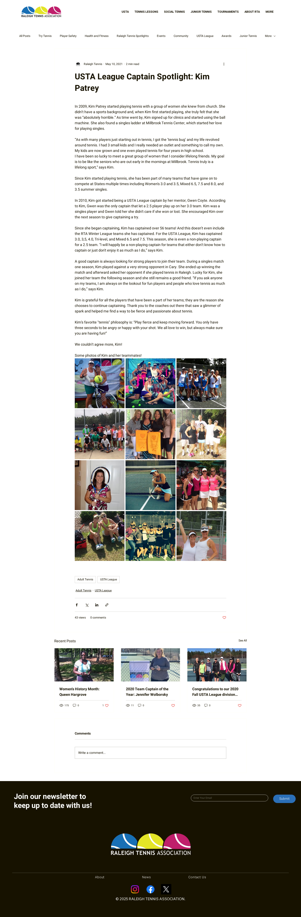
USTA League (205, 36)
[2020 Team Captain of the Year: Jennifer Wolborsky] (150, 664)
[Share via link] (107, 605)
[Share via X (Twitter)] (87, 605)
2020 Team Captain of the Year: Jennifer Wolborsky (147, 691)
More (268, 36)
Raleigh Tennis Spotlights (133, 36)
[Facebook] (150, 889)
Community (181, 36)
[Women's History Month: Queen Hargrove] (84, 664)
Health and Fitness (97, 36)
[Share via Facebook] (77, 605)
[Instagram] (135, 889)
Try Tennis (45, 36)
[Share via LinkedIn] (97, 605)
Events (161, 36)
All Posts (24, 36)
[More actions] (223, 64)
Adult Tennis (85, 579)
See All (243, 640)
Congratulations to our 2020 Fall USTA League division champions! (215, 691)
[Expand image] (99, 383)
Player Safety (68, 36)
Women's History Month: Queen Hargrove (79, 691)
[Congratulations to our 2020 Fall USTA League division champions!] (217, 664)
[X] (166, 889)
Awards (226, 36)
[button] (125, 12)
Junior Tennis (248, 36)
